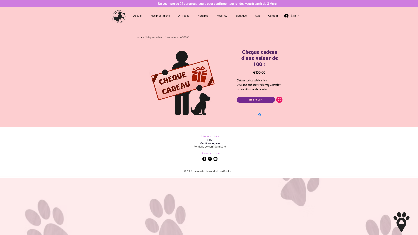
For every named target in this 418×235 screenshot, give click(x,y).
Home (139, 37)
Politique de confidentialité (210, 146)
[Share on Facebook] (260, 115)
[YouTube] (215, 159)
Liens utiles (210, 136)
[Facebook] (204, 159)
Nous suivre (210, 153)
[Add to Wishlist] (279, 100)
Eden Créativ (224, 171)
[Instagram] (210, 159)
